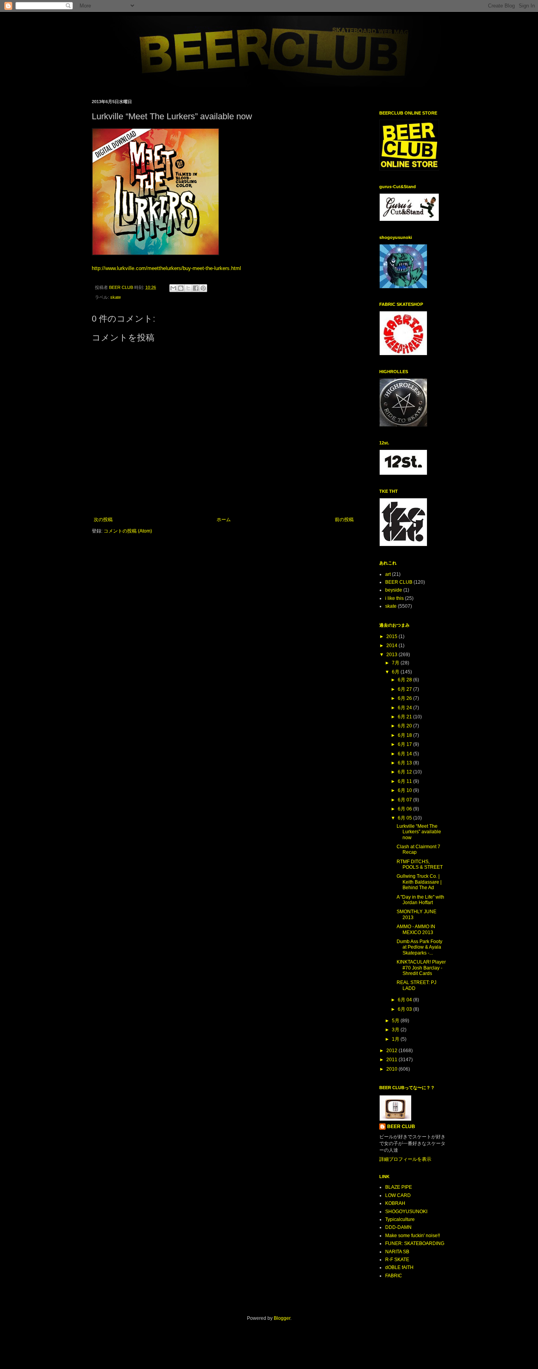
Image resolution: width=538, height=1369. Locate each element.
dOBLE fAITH (399, 1267)
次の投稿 (103, 519)
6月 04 (405, 1000)
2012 (392, 1050)
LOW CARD (398, 1195)
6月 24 (405, 707)
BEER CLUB (398, 582)
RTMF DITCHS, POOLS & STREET (420, 864)
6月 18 (405, 735)
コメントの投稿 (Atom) (128, 531)
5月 (396, 1020)
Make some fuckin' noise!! (412, 1235)
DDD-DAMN (398, 1227)
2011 (392, 1059)
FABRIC (393, 1275)
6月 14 (405, 754)
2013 (392, 654)
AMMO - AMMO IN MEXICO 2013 (416, 929)
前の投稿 (344, 519)
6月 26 (405, 698)
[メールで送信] (173, 288)
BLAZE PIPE (398, 1187)
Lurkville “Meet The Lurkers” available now (419, 831)
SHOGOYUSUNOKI (406, 1211)
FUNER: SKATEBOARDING (414, 1243)
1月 (396, 1039)
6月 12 (405, 772)
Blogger (282, 1318)
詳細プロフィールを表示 (405, 1159)
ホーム (224, 519)
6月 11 (405, 781)
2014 (392, 645)
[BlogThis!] (181, 288)
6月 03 (405, 1009)
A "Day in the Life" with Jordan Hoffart (420, 899)
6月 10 (405, 790)
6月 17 (405, 744)
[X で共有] (188, 288)
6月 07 (405, 800)
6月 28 (405, 680)
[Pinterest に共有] (203, 288)
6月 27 (405, 689)
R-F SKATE (397, 1259)
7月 (396, 663)
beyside (393, 590)
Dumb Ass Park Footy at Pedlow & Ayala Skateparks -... (419, 947)
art (388, 574)
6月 (396, 672)
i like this (394, 598)
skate (115, 297)
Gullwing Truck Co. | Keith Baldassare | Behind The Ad (419, 881)
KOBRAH (395, 1203)
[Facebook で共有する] (196, 288)
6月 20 (405, 726)
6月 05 (405, 818)
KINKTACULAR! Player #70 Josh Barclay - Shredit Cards (421, 967)
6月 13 (405, 763)
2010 (392, 1069)
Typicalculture (400, 1219)
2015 (392, 636)
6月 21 (405, 717)
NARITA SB (397, 1251)
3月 (396, 1029)
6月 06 (405, 809)
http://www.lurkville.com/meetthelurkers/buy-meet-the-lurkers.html (166, 268)
